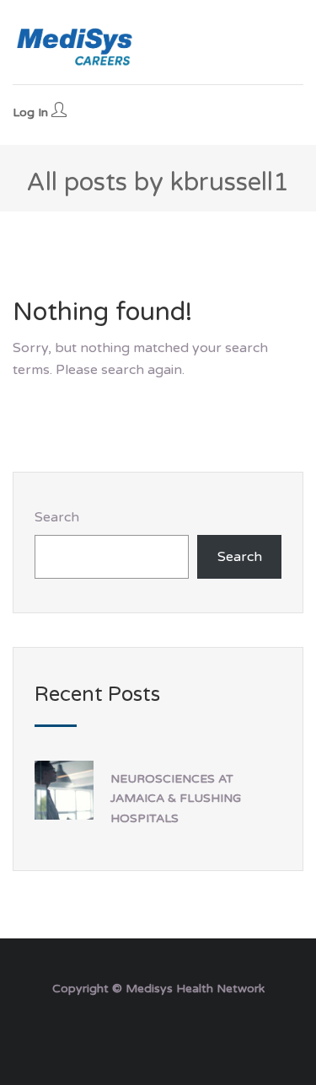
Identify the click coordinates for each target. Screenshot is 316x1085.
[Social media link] (158, 1029)
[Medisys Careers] (76, 46)
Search (57, 517)
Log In (32, 112)
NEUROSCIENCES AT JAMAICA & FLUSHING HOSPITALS (175, 798)
